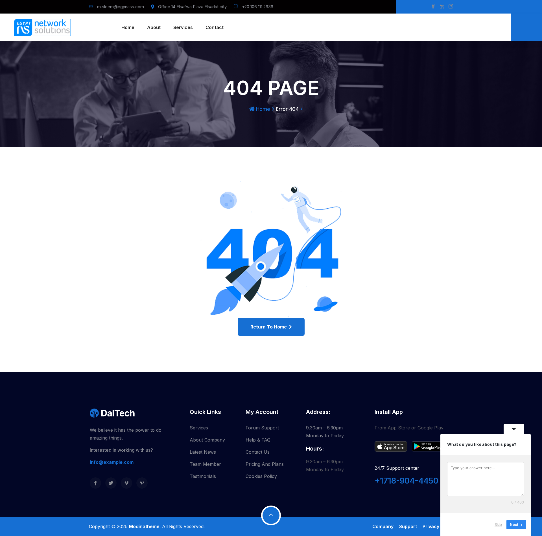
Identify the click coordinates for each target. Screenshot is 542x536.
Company (383, 526)
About (154, 27)
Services (183, 27)
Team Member (205, 464)
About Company (207, 440)
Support (408, 526)
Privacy (431, 526)
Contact (215, 27)
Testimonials (203, 476)
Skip (498, 524)
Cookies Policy (261, 476)
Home (127, 27)
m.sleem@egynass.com (120, 6)
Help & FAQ (258, 440)
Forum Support (262, 428)
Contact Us (258, 452)
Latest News (203, 452)
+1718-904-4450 (406, 481)
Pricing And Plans (265, 464)
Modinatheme (144, 526)
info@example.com (112, 462)
